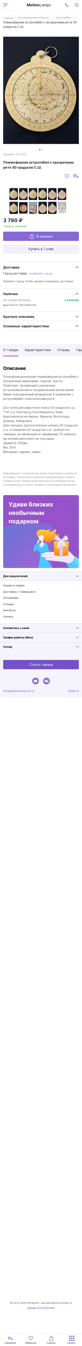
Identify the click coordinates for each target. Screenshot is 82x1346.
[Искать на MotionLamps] (76, 5)
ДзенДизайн (46, 1308)
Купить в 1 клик (41, 249)
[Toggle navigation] (16, 5)
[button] (66, 5)
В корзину (44, 236)
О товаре (10, 350)
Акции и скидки (14, 585)
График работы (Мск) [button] (18, 637)
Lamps (39, 5)
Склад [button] (7, 646)
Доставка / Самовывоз (19, 591)
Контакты (9, 610)
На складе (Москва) (16, 300)
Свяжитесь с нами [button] (16, 628)
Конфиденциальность (19, 691)
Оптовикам (10, 597)
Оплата (8, 616)
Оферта (73, 691)
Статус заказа (41, 664)
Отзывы (63, 350)
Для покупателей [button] (15, 576)
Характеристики (38, 350)
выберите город (41, 273)
